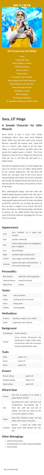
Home (22, 57)
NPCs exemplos (22, 94)
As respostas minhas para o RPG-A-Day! (22, 101)
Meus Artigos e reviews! (22, 63)
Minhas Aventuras (22, 67)
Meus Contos (22, 74)
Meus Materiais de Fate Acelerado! (22, 81)
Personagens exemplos (22, 98)
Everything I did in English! (22, 77)
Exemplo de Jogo (22, 60)
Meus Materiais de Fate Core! (22, 84)
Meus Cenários (22, 70)
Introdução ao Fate (22, 91)
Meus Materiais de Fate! (22, 88)
